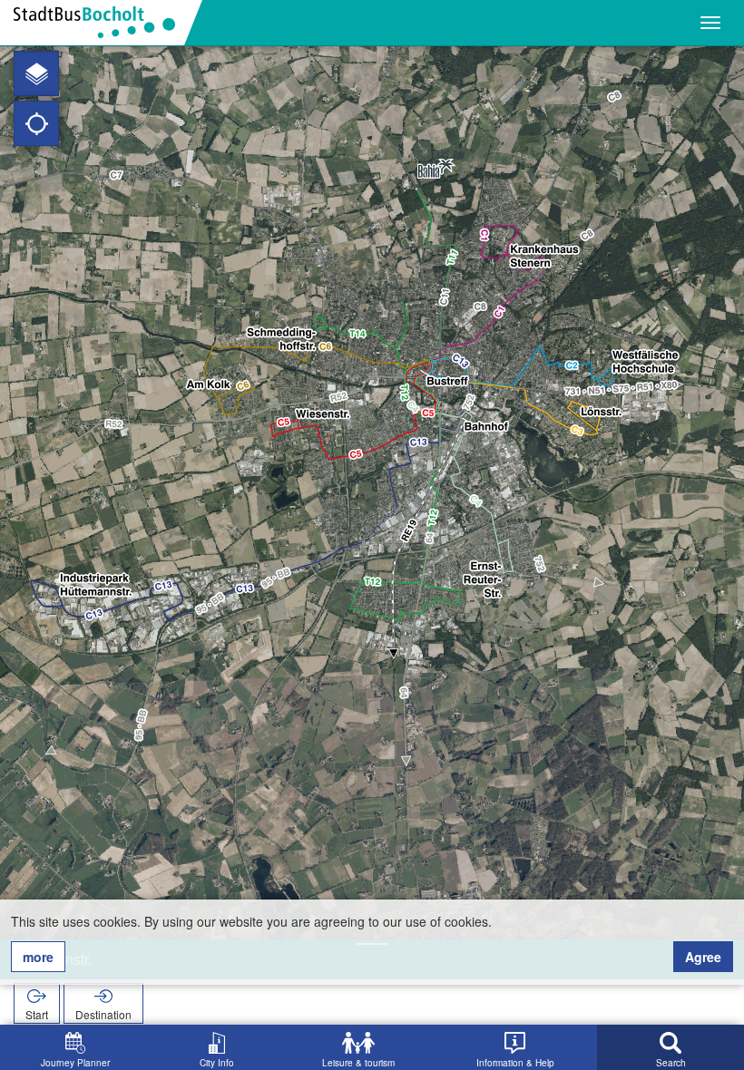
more (38, 957)
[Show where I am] (36, 123)
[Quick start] (36, 73)
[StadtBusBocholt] (101, 22)
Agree (703, 957)
